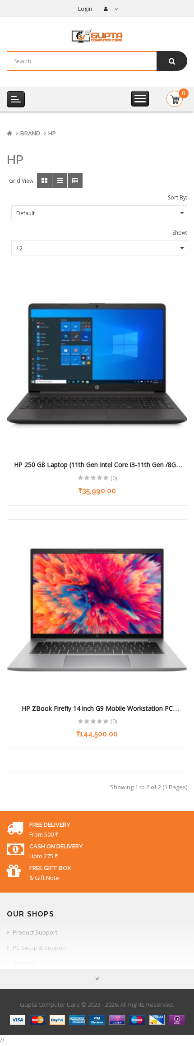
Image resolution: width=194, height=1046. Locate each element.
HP (52, 133)
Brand (30, 133)
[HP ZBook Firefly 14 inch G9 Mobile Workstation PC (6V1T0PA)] (97, 609)
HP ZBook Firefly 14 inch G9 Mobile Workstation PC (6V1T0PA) (97, 712)
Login (85, 9)
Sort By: (177, 197)
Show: (179, 232)
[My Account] (110, 9)
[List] (59, 180)
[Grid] (44, 180)
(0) (114, 478)
